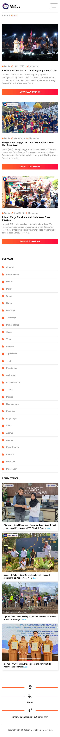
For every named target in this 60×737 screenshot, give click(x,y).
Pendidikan (11, 368)
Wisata (9, 296)
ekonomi (10, 267)
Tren (8, 339)
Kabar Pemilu (12, 447)
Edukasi (10, 346)
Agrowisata (11, 354)
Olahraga (10, 310)
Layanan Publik (13, 382)
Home (5, 15)
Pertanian (10, 462)
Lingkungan (11, 418)
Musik (9, 289)
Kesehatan (11, 411)
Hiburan (10, 282)
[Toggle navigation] (54, 6)
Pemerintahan (12, 274)
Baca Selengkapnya (30, 92)
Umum (9, 303)
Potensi (10, 397)
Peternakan (11, 469)
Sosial (9, 426)
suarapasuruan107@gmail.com (33, 717)
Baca (49, 528)
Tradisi (9, 361)
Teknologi (11, 318)
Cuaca (9, 332)
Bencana (10, 454)
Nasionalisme (12, 404)
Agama (9, 433)
